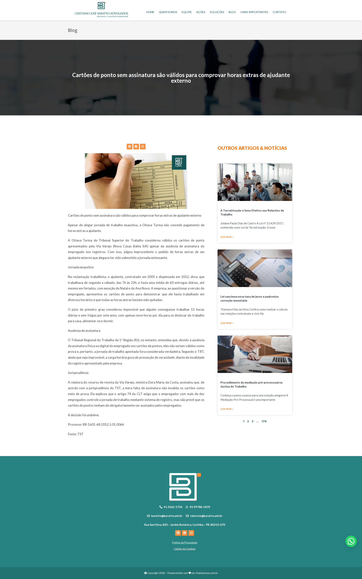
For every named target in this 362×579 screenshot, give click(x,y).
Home (150, 12)
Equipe (187, 12)
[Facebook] (136, 146)
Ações (201, 12)
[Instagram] (143, 146)
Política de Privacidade (184, 542)
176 (264, 421)
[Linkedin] (129, 146)
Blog (232, 12)
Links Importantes (254, 12)
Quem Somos (168, 12)
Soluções (217, 12)
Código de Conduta (185, 548)
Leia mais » (226, 237)
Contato (279, 12)
